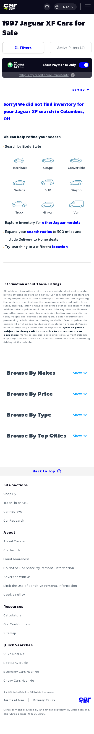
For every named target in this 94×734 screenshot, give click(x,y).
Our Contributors (16, 624)
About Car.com (15, 541)
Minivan (47, 212)
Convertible (76, 167)
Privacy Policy (44, 700)
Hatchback (19, 167)
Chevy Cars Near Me (18, 680)
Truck (19, 212)
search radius (39, 231)
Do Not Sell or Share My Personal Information (38, 568)
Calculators (12, 615)
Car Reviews (12, 511)
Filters (25, 47)
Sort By (78, 89)
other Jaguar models (61, 222)
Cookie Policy (14, 594)
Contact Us (12, 550)
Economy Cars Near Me (21, 671)
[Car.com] (10, 7)
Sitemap (9, 633)
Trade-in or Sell (15, 502)
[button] (47, 6)
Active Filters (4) (70, 47)
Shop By (9, 494)
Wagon (76, 190)
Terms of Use (13, 700)
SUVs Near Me (14, 654)
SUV (48, 190)
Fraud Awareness (16, 559)
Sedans (19, 190)
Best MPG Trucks (16, 662)
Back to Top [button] (44, 471)
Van (76, 212)
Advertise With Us (17, 576)
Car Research (13, 520)
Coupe (48, 167)
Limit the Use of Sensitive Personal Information (40, 585)
